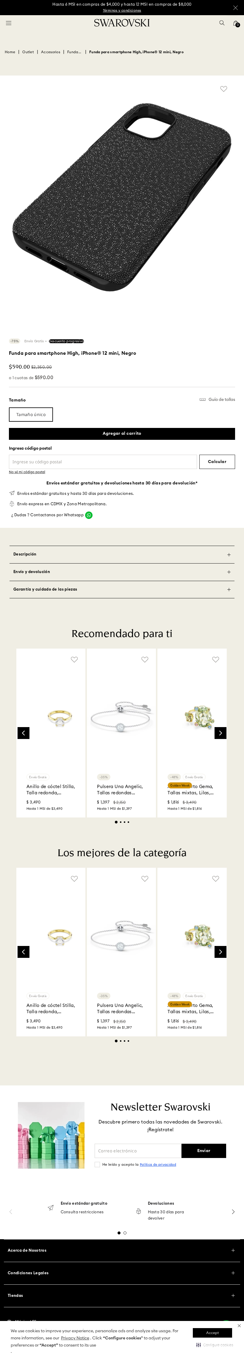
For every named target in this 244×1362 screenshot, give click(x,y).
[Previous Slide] (23, 733)
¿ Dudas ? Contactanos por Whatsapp (47, 515)
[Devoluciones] (139, 1211)
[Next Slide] (220, 733)
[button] (239, 1325)
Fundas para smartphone (74, 52)
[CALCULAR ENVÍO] (217, 462)
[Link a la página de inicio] (10, 52)
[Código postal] (103, 457)
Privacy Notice (75, 1338)
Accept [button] (212, 1333)
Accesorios (50, 52)
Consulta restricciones (82, 1212)
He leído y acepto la (139, 1164)
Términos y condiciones (122, 10)
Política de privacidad (158, 1164)
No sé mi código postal (27, 472)
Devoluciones (161, 1204)
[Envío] (51, 1208)
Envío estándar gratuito (84, 1204)
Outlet (28, 52)
